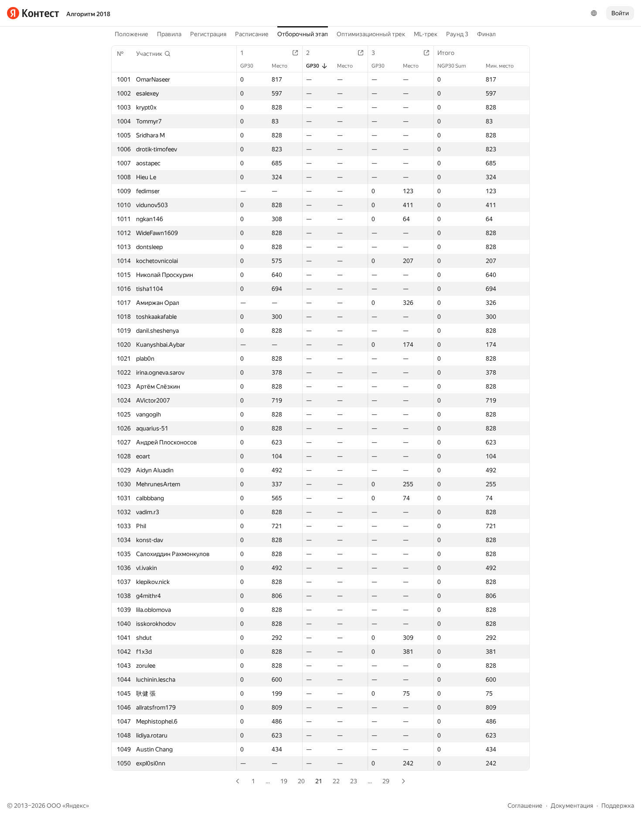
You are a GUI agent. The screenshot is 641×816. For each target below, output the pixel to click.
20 (301, 781)
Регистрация (208, 34)
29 (385, 781)
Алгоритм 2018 (88, 13)
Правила (169, 34)
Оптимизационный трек (371, 34)
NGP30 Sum (451, 66)
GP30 (246, 66)
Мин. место (500, 66)
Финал (486, 34)
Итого (445, 52)
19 (283, 781)
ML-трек (425, 34)
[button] (153, 53)
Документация (572, 805)
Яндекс (75, 805)
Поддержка (617, 805)
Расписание (252, 34)
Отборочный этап (302, 34)
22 (336, 781)
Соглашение (525, 805)
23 (353, 781)
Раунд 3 (457, 34)
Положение (131, 34)
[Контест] (33, 13)
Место (279, 66)
